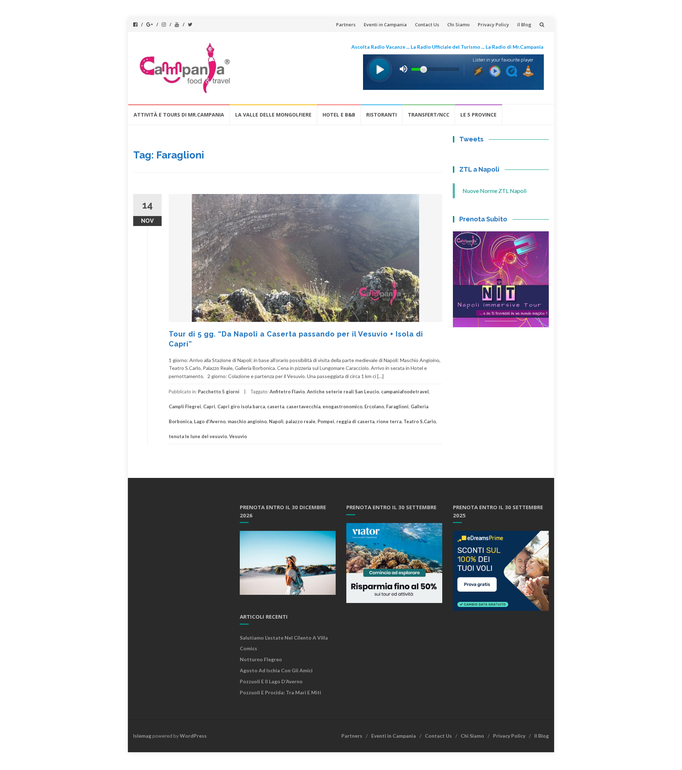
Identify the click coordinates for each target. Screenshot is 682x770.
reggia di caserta (355, 421)
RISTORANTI (381, 114)
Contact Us (427, 24)
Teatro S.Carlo (420, 421)
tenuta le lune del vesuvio (198, 436)
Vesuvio (238, 436)
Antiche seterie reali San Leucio (343, 391)
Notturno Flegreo (261, 659)
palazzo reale (300, 421)
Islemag (142, 736)
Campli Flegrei (185, 406)
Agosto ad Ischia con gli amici (276, 670)
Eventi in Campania (385, 24)
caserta (275, 406)
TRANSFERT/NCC (428, 114)
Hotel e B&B (339, 114)
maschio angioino (247, 421)
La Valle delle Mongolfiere (273, 114)
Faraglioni (397, 406)
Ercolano (374, 406)
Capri (209, 406)
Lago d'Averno (210, 421)
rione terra (389, 421)
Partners (346, 24)
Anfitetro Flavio (287, 391)
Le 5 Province (478, 114)
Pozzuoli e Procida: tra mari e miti (280, 692)
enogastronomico (342, 406)
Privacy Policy (493, 24)
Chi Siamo (458, 24)
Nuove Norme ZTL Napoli (494, 190)
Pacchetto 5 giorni (218, 391)
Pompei (326, 421)
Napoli (276, 421)
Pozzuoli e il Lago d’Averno (272, 681)
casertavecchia (303, 406)
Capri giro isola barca (241, 406)
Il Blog (524, 24)
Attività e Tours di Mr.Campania (179, 114)
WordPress (193, 736)
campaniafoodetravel (405, 391)
